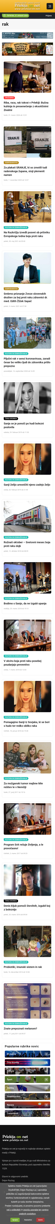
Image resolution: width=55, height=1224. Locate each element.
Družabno (9, 98)
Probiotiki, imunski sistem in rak (23, 967)
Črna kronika (11, 419)
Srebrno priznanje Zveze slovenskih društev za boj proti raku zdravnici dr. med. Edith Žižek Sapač (26, 297)
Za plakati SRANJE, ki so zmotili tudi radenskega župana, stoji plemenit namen (25, 171)
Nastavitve (28, 1220)
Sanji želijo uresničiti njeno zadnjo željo (27, 484)
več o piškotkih (14, 1210)
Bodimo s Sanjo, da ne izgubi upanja (25, 603)
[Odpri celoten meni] (49, 6)
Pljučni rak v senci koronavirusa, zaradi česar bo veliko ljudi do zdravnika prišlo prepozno (27, 362)
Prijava (49, 16)
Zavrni (40, 1220)
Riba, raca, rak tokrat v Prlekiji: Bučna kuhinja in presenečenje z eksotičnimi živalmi (26, 106)
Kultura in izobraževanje (16, 227)
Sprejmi (15, 1220)
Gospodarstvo (11, 163)
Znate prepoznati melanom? (20, 1028)
